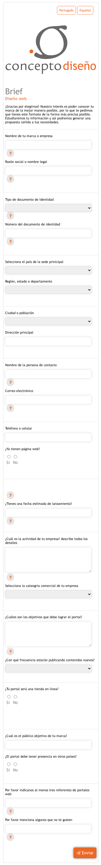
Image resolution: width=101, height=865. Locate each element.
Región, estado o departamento (28, 281)
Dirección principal (19, 332)
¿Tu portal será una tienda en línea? (32, 689)
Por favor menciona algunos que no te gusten (38, 820)
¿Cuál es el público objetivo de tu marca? (36, 736)
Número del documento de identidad (32, 224)
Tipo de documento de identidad (29, 199)
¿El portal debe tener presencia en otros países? (41, 756)
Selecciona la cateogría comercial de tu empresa (41, 586)
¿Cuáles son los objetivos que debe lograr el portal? (43, 617)
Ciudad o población (19, 313)
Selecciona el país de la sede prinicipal (34, 262)
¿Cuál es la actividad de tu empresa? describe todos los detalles (46, 541)
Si (8, 462)
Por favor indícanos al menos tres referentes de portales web (47, 792)
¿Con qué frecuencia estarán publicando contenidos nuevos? (50, 660)
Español (85, 10)
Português (66, 10)
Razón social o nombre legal (26, 162)
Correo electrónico (19, 391)
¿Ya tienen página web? (22, 449)
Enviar (87, 852)
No (15, 462)
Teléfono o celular (18, 428)
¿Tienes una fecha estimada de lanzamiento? (38, 504)
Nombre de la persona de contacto (31, 365)
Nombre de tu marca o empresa (29, 136)
